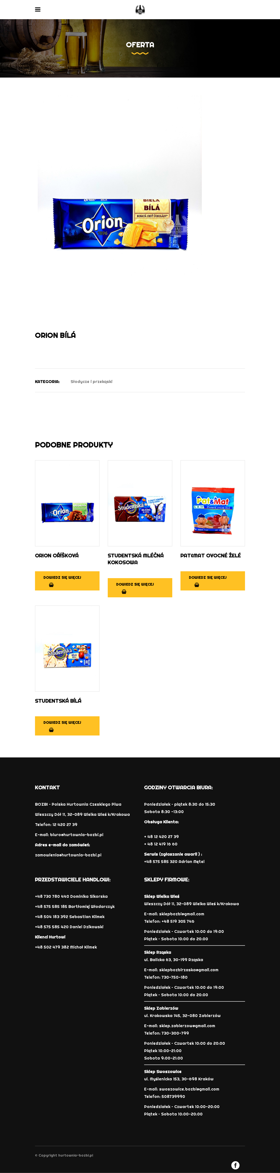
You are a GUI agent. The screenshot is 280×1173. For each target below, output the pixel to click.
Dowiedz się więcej (62, 577)
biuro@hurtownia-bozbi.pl (76, 834)
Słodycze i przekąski (91, 381)
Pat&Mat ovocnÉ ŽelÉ (210, 555)
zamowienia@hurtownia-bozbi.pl (68, 854)
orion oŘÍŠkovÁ (57, 555)
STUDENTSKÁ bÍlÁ (58, 700)
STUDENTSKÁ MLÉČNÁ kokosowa (136, 559)
